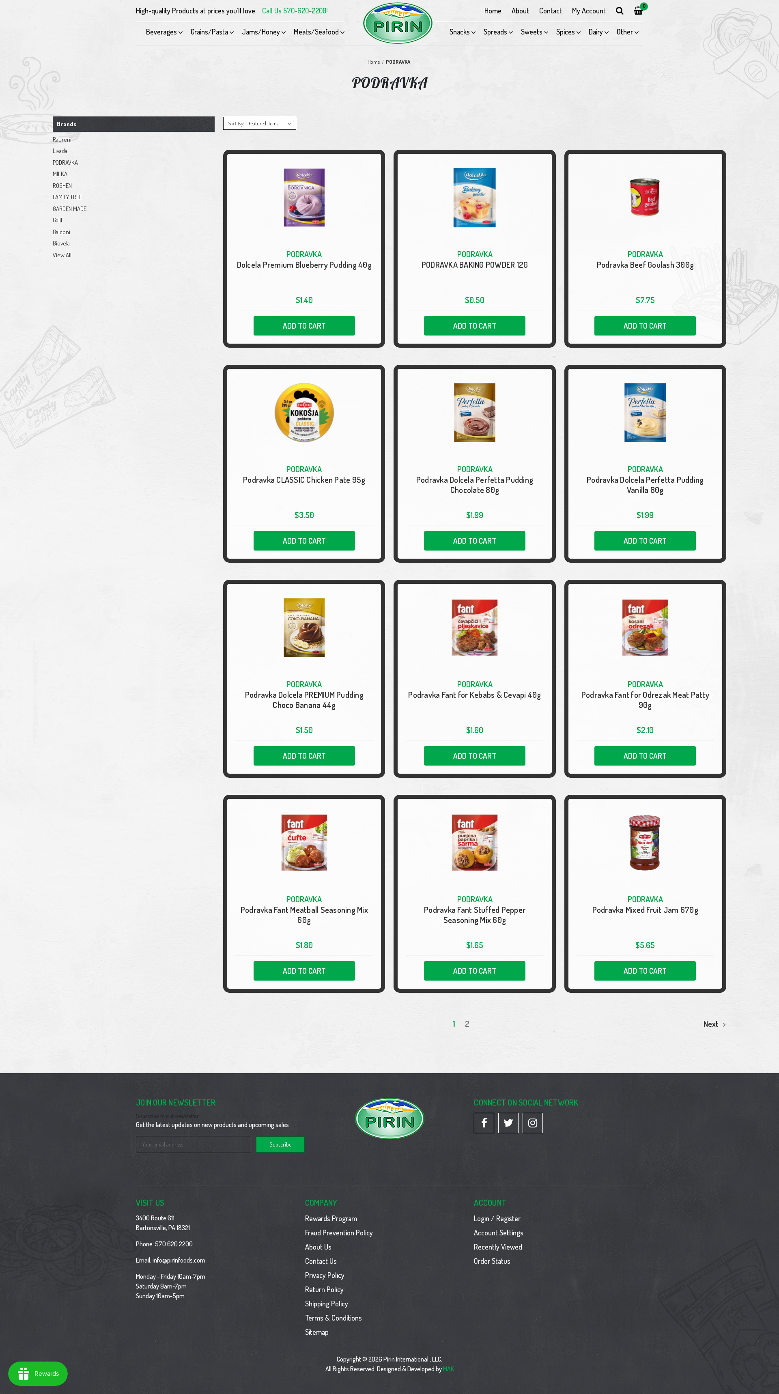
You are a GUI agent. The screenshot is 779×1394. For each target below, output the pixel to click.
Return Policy (324, 1289)
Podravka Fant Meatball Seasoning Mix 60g (304, 915)
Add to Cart (304, 326)
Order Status (492, 1260)
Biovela (61, 243)
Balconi (61, 232)
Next (712, 1023)
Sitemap (317, 1331)
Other (625, 31)
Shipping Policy (326, 1303)
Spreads (495, 31)
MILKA (60, 174)
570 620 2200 (174, 1244)
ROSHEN (62, 185)
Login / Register (497, 1218)
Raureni (62, 139)
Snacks (460, 31)
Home (492, 10)
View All (62, 255)
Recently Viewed (498, 1246)
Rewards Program (331, 1218)
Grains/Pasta (209, 31)
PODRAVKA (65, 162)
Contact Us (321, 1260)
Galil (57, 220)
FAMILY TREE (67, 197)
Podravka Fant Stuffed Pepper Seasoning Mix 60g (474, 915)
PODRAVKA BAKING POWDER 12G (475, 265)
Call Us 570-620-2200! (294, 10)
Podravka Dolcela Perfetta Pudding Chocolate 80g (474, 485)
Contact (550, 10)
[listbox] (271, 123)
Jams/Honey (261, 31)
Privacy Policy (324, 1275)
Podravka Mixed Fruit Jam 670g (645, 910)
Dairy (596, 31)
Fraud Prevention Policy (339, 1232)
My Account (589, 10)
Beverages (161, 31)
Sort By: (236, 123)
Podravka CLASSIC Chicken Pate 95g (304, 480)
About (520, 10)
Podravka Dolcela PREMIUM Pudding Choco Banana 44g (304, 700)
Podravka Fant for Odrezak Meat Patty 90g (645, 700)
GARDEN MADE (69, 209)
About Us (318, 1246)
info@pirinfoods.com (179, 1260)
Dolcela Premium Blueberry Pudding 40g (304, 265)
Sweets (531, 31)
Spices (565, 31)
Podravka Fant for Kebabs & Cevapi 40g (474, 695)
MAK (448, 1369)
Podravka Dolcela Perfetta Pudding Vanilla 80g (645, 485)
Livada (60, 151)
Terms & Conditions (333, 1317)
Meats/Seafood (316, 31)
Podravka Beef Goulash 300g (645, 265)
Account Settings (498, 1232)
